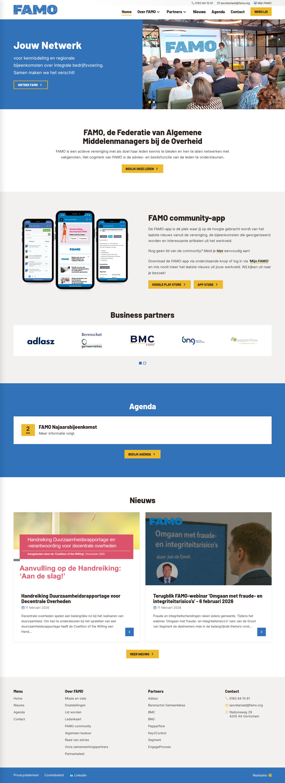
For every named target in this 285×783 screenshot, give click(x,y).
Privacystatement (26, 775)
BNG (151, 719)
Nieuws (19, 705)
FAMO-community (78, 726)
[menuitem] (127, 11)
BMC (151, 712)
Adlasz (153, 698)
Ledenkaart (73, 719)
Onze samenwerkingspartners (86, 747)
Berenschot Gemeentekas (166, 705)
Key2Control (157, 733)
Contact (19, 719)
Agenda (19, 712)
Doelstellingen (75, 705)
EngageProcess (159, 747)
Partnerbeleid (74, 754)
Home (18, 698)
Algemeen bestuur (78, 733)
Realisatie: (260, 775)
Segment (154, 740)
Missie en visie (75, 698)
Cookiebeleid (54, 775)
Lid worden (73, 712)
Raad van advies (77, 740)
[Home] (35, 10)
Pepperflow (156, 726)
